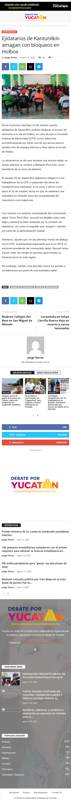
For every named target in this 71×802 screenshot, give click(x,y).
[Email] (30, 66)
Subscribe (61, 442)
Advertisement (41, 792)
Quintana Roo (16, 25)
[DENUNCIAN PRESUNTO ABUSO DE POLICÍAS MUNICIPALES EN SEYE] (11, 679)
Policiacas (7, 769)
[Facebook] (5, 66)
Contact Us (57, 792)
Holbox (39, 287)
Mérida (5, 758)
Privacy (26, 792)
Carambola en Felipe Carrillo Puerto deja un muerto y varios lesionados (53, 322)
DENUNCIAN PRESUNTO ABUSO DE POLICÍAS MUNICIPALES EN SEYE (44, 675)
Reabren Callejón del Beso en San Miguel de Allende (17, 320)
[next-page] (38, 415)
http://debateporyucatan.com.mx (35, 362)
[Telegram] (39, 66)
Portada (6, 392)
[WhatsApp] (22, 66)
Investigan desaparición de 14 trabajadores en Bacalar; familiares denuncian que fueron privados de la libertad (58, 402)
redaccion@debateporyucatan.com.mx (42, 642)
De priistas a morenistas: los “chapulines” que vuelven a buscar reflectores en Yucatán (33, 401)
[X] (13, 66)
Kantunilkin (51, 287)
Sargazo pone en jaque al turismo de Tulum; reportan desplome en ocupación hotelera (11, 400)
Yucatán (6, 763)
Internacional (8, 752)
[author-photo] (35, 345)
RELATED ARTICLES (22, 372)
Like (64, 427)
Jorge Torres (11, 57)
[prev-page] (33, 415)
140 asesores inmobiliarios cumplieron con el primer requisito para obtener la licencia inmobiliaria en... (34, 549)
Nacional (6, 747)
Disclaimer (14, 792)
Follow (62, 434)
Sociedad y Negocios (13, 774)
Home (4, 25)
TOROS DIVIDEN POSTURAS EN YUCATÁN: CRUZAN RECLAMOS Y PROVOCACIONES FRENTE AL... (42, 695)
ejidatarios (28, 287)
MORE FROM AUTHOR (47, 372)
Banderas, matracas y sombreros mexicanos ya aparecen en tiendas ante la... (44, 713)
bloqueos (15, 287)
